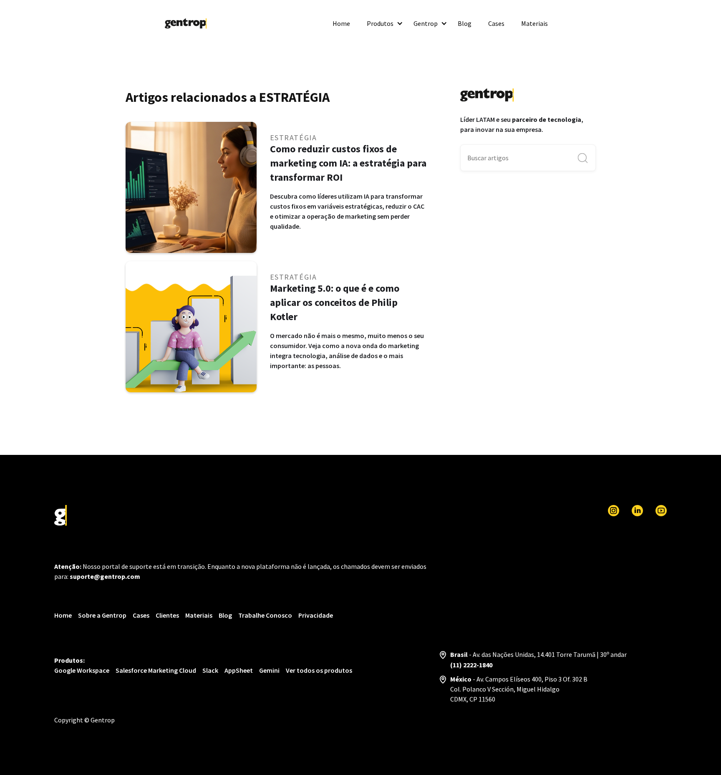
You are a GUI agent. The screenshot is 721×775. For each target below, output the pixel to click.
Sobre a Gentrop (102, 615)
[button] (381, 23)
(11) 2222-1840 (471, 665)
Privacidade (315, 615)
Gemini (269, 670)
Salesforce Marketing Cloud (156, 670)
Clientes (167, 615)
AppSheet (238, 670)
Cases (496, 23)
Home (341, 23)
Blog (464, 23)
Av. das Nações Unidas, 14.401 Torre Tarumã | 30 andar (550, 654)
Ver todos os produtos (319, 670)
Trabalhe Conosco (265, 615)
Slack (210, 670)
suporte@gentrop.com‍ (105, 576)
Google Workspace (81, 670)
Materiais (534, 23)
